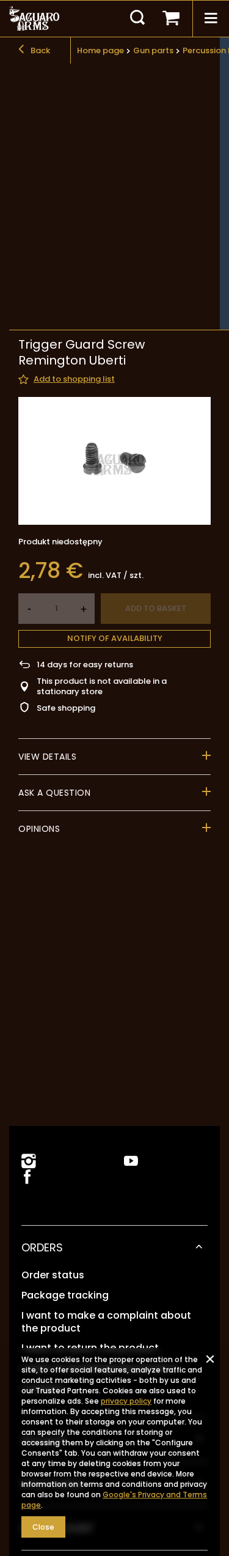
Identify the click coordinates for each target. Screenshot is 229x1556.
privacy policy (126, 1401)
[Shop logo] (34, 18)
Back (39, 50)
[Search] (137, 18)
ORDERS (42, 1247)
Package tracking (65, 1295)
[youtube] (131, 1161)
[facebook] (26, 1177)
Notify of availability (114, 638)
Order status (52, 1275)
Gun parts (153, 50)
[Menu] (210, 18)
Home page (100, 50)
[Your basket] (171, 18)
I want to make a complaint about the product (106, 1322)
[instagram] (28, 1161)
